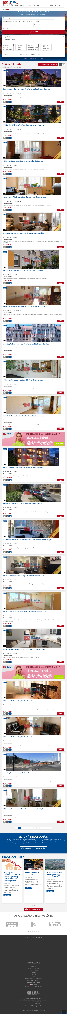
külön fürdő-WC (6, 352)
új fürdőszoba (30, 388)
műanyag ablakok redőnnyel (42, 169)
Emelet (4, 43)
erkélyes (12, 169)
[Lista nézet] (63, 64)
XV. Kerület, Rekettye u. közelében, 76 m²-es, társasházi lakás (23, 380)
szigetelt (34, 657)
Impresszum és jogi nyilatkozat (33, 978)
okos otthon (28, 657)
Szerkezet (30, 43)
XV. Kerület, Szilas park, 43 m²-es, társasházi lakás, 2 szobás (22, 504)
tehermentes (10, 278)
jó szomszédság (44, 511)
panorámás (5, 424)
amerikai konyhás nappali (12, 475)
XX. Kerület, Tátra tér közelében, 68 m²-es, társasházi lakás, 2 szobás (25, 809)
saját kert (17, 584)
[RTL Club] (12, 924)
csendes (5, 511)
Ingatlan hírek (13, 856)
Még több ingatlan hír (32, 909)
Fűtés (41, 43)
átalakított (5, 133)
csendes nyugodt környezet (42, 278)
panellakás (17, 133)
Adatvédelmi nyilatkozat (33, 980)
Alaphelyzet (38, 58)
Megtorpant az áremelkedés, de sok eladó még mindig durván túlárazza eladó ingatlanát (11, 876)
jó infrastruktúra (10, 511)
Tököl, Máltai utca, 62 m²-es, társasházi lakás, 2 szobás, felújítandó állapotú (27, 540)
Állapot (17, 43)
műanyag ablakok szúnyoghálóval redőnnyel (33, 314)
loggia (4, 475)
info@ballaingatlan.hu (35, 1006)
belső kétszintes (29, 475)
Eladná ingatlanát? (18, 6)
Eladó (6, 18)
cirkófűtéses (5, 97)
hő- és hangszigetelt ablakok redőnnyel (29, 133)
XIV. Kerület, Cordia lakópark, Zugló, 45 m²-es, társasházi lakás (23, 576)
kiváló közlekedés (22, 169)
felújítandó (35, 548)
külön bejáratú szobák (48, 709)
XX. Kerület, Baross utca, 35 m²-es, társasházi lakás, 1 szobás (23, 161)
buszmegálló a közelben (8, 619)
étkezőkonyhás (6, 548)
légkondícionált (45, 97)
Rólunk (53, 6)
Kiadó (12, 18)
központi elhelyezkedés (24, 205)
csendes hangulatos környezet (18, 657)
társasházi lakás (28, 817)
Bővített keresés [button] (28, 58)
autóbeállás (19, 388)
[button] (63, 37)
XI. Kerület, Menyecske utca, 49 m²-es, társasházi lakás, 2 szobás (24, 416)
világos (16, 511)
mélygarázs (5, 657)
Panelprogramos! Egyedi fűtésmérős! (45, 619)
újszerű (16, 169)
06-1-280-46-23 (36, 1004)
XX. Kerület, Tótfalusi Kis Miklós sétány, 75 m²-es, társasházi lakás (24, 197)
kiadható (32, 352)
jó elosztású (41, 424)
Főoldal (5, 6)
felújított (5, 388)
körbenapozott (27, 745)
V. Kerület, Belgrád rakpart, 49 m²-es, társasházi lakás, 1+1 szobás (24, 773)
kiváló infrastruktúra (31, 169)
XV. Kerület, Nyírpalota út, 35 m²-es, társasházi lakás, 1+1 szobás (24, 307)
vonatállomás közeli (24, 352)
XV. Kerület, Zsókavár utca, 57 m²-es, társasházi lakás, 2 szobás (23, 701)
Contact (34, 984)
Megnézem (60, 101)
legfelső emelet (11, 133)
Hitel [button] (45, 6)
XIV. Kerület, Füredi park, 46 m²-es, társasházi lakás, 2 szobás (23, 270)
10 (47, 828)
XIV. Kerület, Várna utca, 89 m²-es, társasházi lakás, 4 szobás (23, 468)
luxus (37, 657)
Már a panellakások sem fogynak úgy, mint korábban (54, 874)
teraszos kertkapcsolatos (14, 97)
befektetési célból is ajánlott (43, 241)
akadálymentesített (31, 278)
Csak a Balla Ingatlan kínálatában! (19, 241)
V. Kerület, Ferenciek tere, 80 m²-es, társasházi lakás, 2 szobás (23, 233)
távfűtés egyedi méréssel (44, 133)
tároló (9, 657)
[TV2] (33, 924)
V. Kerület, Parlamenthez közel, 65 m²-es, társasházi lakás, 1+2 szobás (26, 344)
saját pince (16, 817)
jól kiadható (47, 424)
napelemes (36, 388)
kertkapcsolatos (44, 584)
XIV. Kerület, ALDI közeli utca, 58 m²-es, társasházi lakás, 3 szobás (24, 649)
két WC (35, 352)
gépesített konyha (24, 97)
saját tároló (15, 278)
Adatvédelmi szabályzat (33, 982)
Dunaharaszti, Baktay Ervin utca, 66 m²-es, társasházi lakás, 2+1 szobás (26, 89)
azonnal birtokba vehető (22, 424)
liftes (18, 352)
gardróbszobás (21, 475)
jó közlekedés (37, 511)
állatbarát (22, 817)
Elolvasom (7, 895)
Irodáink (5, 9)
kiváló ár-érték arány (31, 241)
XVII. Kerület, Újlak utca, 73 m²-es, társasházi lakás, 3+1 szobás (23, 125)
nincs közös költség (11, 388)
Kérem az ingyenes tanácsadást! (33, 848)
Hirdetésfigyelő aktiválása (49, 64)
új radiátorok (46, 314)
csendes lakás (14, 352)
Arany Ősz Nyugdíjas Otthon (33, 986)
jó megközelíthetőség (33, 424)
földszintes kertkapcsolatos (35, 97)
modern (12, 584)
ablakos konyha (57, 709)
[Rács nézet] (60, 64)
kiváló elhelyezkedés (54, 241)
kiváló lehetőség (15, 205)
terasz (34, 475)
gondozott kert (6, 169)
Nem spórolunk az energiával (32, 873)
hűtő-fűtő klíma (47, 205)
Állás (60, 6)
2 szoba (4, 278)
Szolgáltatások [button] (34, 6)
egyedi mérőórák (22, 278)
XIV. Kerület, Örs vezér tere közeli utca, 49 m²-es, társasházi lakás (24, 612)
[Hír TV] (55, 924)
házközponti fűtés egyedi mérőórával (31, 584)
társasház (24, 388)
